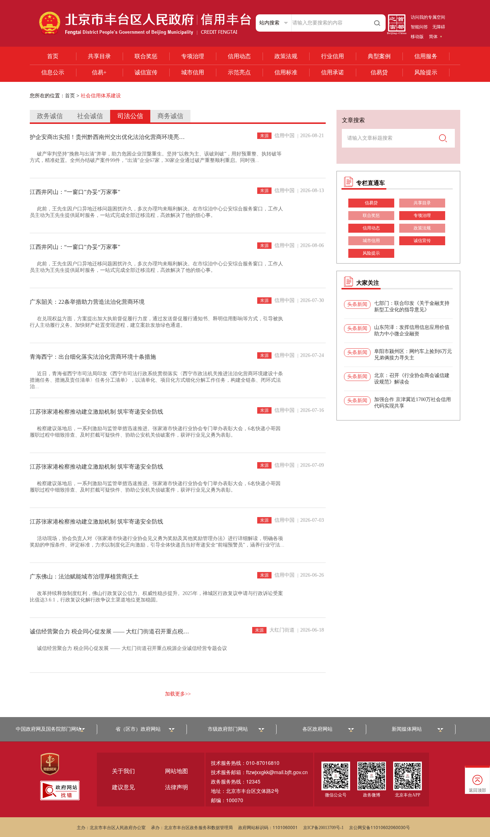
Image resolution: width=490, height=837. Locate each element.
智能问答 (419, 26)
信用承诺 (332, 72)
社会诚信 (90, 116)
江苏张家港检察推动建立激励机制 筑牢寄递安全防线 (96, 412)
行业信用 (332, 56)
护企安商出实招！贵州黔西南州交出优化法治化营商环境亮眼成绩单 (109, 137)
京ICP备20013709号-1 (323, 827)
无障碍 (438, 26)
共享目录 (99, 56)
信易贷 (379, 72)
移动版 (417, 36)
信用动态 (239, 56)
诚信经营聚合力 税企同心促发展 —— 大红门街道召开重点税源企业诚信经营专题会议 (109, 631)
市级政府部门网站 (228, 729)
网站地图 (176, 771)
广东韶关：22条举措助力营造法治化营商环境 (87, 302)
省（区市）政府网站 (138, 729)
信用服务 (425, 56)
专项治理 (192, 56)
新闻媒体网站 (407, 729)
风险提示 (425, 72)
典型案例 (379, 56)
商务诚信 (170, 116)
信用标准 (285, 72)
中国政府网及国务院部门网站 (48, 729)
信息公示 (52, 72)
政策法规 (285, 56)
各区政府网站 (317, 729)
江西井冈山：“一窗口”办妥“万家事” (75, 192)
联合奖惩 (146, 56)
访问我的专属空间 (428, 17)
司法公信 (130, 116)
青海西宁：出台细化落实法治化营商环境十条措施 (93, 357)
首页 (52, 56)
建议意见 (123, 787)
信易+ (99, 72)
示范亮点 (239, 72)
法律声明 (176, 787)
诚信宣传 (146, 72)
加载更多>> (178, 694)
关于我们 (123, 771)
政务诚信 (50, 116)
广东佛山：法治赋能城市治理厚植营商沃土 (84, 576)
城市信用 (192, 72)
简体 (433, 36)
